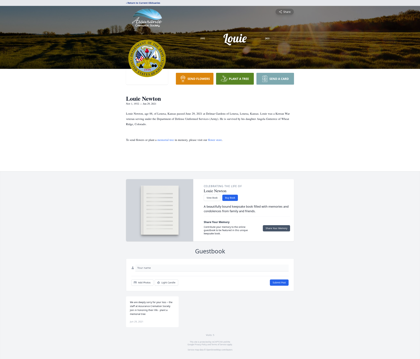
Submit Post (279, 282)
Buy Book (230, 197)
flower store (215, 140)
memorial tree (165, 140)
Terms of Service (219, 344)
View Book (212, 197)
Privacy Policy (201, 344)
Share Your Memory (276, 228)
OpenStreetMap (213, 349)
